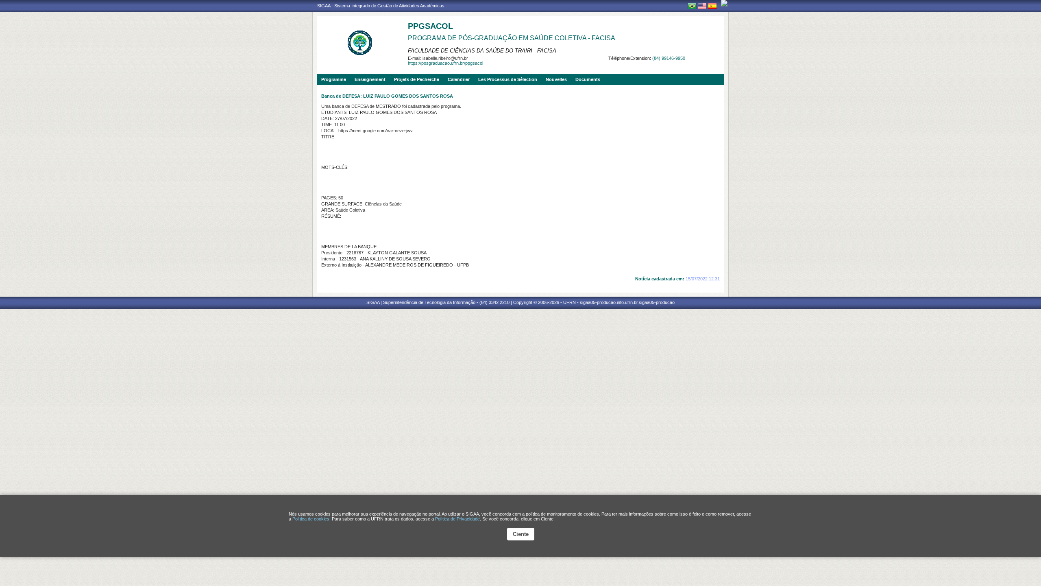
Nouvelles (556, 79)
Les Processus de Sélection (507, 79)
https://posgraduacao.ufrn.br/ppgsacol (445, 63)
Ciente (521, 534)
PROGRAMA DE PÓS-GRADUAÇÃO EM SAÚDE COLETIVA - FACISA (511, 38)
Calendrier (459, 79)
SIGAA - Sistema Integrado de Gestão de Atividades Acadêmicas (380, 5)
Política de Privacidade (457, 518)
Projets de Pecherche (416, 79)
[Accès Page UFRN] (724, 3)
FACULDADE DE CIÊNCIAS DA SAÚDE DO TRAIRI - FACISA (482, 51)
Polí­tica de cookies (310, 518)
